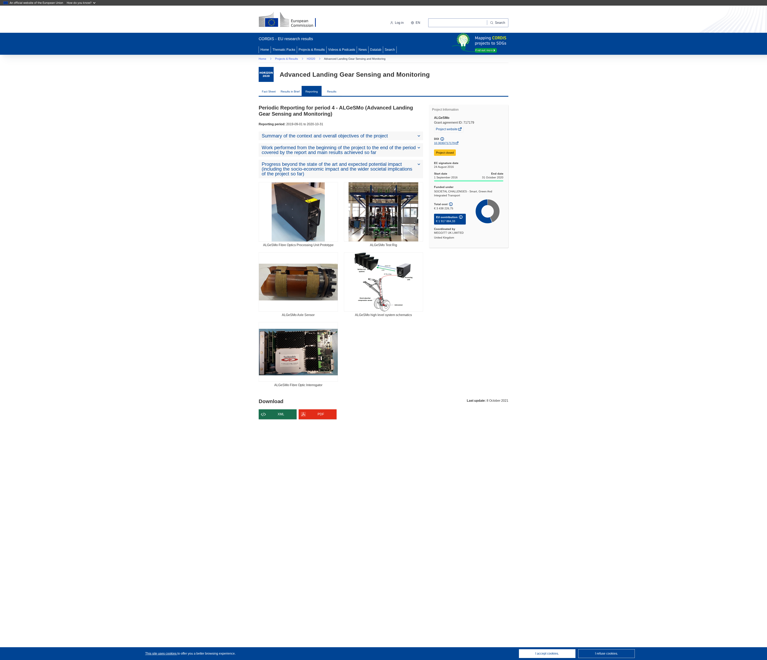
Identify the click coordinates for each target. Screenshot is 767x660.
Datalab (375, 49)
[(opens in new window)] (291, 20)
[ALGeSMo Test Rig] (383, 212)
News (363, 49)
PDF (321, 414)
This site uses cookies (161, 653)
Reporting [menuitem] (311, 91)
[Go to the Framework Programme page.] (266, 74)
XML (281, 414)
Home (264, 49)
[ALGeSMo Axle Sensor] (298, 282)
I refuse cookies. (606, 653)
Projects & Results (312, 49)
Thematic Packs (283, 49)
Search (390, 49)
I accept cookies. (547, 653)
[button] (415, 22)
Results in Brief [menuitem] (290, 91)
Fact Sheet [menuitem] (269, 91)
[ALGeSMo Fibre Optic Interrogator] (298, 352)
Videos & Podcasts (341, 49)
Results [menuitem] (331, 91)
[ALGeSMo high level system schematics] (383, 282)
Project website (447, 129)
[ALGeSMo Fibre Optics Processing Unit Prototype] (298, 212)
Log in (399, 22)
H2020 (311, 58)
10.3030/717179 (444, 143)
